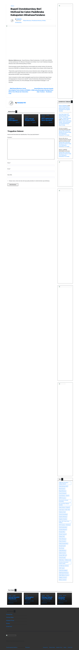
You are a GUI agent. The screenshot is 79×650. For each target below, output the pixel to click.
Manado (10, 595)
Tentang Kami (9, 614)
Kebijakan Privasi (10, 620)
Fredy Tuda (67, 509)
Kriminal (43, 595)
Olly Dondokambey (63, 527)
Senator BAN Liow (62, 555)
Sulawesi (47, 115)
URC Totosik (61, 568)
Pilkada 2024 (61, 536)
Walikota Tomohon (62, 577)
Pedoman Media (10, 617)
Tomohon (47, 595)
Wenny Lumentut (62, 579)
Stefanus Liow (68, 559)
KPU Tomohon (62, 524)
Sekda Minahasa (62, 550)
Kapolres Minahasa (63, 516)
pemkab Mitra (62, 531)
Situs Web (9, 174)
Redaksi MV (19, 19)
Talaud (26, 595)
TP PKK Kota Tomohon (63, 565)
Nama (9, 162)
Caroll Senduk (62, 495)
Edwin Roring (61, 507)
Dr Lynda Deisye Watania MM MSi (64, 504)
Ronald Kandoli (62, 545)
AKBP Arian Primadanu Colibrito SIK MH (63, 483)
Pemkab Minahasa (63, 529)
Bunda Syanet (62, 488)
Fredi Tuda (61, 509)
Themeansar (27, 647)
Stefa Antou (61, 559)
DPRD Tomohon (62, 497)
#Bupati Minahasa (27, 20)
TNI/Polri (64, 595)
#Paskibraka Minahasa (37, 20)
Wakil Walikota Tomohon (64, 575)
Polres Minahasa (62, 538)
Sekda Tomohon (62, 552)
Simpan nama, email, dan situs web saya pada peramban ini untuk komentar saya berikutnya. (29, 180)
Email (9, 168)
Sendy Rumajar (62, 557)
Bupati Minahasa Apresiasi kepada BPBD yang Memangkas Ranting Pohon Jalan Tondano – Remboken (42, 90)
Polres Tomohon (62, 541)
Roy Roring (61, 548)
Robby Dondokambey (63, 543)
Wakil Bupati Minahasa (63, 572)
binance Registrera (63, 105)
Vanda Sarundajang (63, 570)
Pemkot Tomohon (62, 534)
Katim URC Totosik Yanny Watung (64, 522)
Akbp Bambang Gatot (63, 486)
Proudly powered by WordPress (12, 647)
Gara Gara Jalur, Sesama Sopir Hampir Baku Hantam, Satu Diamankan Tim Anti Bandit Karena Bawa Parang (65, 122)
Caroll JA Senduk (62, 493)
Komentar (9, 137)
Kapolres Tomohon (63, 518)
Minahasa (43, 115)
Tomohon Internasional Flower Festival (63, 563)
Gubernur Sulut (62, 511)
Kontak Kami (9, 626)
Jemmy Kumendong (63, 514)
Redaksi (8, 623)
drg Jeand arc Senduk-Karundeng (63, 501)
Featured (67, 507)
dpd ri (67, 495)
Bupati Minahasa (62, 490)
